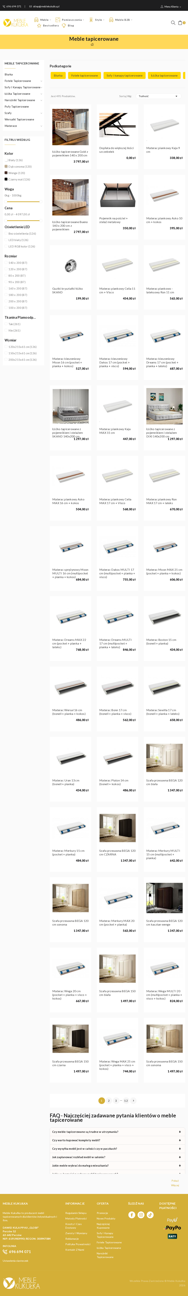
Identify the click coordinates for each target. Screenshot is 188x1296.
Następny (133, 1100)
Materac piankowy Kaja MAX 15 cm (115, 430)
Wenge (16, 173)
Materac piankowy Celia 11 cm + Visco (117, 290)
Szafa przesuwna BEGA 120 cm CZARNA (117, 852)
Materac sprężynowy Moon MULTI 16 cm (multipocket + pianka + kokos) (70, 573)
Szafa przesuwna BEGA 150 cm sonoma (164, 1063)
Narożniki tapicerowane (20, 100)
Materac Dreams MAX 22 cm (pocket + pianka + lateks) (69, 643)
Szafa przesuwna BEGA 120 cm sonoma (70, 922)
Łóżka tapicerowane (17, 93)
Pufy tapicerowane (17, 106)
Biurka (9, 74)
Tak (14, 324)
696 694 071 (13, 6)
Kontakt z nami (74, 1249)
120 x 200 (17, 269)
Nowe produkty (106, 1218)
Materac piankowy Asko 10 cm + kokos (164, 220)
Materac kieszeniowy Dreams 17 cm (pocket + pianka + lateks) (162, 362)
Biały (15, 160)
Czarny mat (19, 179)
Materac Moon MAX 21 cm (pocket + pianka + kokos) (164, 571)
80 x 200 (17, 275)
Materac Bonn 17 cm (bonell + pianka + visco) (115, 711)
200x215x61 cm (22, 359)
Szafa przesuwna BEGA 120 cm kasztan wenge (164, 922)
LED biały (18, 240)
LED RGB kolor (21, 246)
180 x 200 (17, 294)
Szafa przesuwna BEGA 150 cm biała (117, 992)
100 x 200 (17, 307)
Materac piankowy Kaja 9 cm (163, 149)
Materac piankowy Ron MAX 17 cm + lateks (161, 501)
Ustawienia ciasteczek (15, 1260)
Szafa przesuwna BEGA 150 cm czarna (70, 1063)
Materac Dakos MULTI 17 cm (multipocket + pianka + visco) (117, 573)
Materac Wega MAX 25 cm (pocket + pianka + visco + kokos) (117, 1065)
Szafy (8, 113)
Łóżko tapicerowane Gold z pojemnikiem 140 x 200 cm (70, 153)
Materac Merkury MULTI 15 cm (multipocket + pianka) (163, 854)
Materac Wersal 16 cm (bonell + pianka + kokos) (69, 711)
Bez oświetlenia (22, 233)
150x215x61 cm (22, 353)
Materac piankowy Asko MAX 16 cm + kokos (68, 501)
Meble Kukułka (176, 1280)
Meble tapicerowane (22, 63)
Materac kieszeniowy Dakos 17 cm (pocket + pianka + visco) (114, 362)
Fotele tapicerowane (18, 80)
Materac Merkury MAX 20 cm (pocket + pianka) (116, 922)
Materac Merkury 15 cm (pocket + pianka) (68, 852)
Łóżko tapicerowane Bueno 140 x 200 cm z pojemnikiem (70, 225)
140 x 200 (17, 262)
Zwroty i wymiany (76, 1233)
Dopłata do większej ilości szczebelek (116, 149)
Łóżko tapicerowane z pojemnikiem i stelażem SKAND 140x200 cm (67, 432)
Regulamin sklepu (75, 1212)
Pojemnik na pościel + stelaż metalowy (113, 220)
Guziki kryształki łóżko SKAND (67, 290)
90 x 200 (17, 282)
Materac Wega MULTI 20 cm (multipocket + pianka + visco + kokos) (164, 994)
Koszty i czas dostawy (73, 1225)
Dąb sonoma (20, 166)
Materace (11, 125)
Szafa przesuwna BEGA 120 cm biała (164, 782)
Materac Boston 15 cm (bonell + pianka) (161, 641)
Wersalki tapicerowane (19, 119)
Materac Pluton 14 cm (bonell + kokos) (114, 782)
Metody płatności (75, 1218)
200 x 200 (17, 301)
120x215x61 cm (22, 346)
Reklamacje (72, 1238)
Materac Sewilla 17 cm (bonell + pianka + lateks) (162, 711)
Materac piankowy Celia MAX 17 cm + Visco (115, 501)
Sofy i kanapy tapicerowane (22, 87)
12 (126, 1100)
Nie (14, 330)
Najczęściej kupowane (103, 1225)
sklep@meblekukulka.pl (46, 6)
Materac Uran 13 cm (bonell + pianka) (65, 782)
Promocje (102, 1212)
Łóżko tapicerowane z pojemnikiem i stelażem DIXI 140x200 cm (161, 432)
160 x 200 (17, 288)
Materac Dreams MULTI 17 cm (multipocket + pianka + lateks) (115, 643)
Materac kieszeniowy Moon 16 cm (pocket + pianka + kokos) (67, 362)
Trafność (159, 96)
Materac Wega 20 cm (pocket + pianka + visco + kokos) (69, 994)
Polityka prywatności (77, 1244)
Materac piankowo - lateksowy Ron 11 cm (160, 290)
